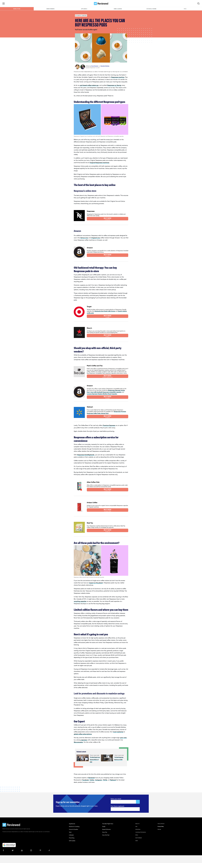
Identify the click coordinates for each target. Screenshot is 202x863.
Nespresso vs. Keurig (114, 85)
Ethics (136, 835)
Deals (103, 826)
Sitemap (159, 829)
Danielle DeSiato (105, 66)
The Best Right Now (107, 824)
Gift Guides (72, 841)
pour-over (123, 737)
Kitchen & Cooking (151, 9)
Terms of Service (161, 823)
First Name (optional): (117, 806)
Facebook (85, 780)
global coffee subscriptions (83, 734)
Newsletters (16, 9)
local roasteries (118, 732)
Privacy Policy (161, 826)
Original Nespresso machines (99, 162)
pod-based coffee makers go (89, 85)
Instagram (98, 780)
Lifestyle (71, 835)
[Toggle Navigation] (3, 3)
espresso (84, 740)
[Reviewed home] (101, 3)
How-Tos (104, 832)
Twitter (92, 780)
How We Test (105, 835)
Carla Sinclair (94, 66)
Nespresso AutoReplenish (85, 455)
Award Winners (50, 9)
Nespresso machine (117, 77)
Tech (70, 832)
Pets (185, 9)
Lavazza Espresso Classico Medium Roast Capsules (102, 394)
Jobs (136, 826)
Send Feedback (138, 837)
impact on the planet (96, 583)
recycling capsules (80, 601)
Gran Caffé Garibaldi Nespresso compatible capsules (105, 392)
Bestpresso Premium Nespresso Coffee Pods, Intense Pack (106, 412)
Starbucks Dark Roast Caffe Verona (105, 311)
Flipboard (113, 780)
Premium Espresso (109, 425)
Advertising (137, 829)
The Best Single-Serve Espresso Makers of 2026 (95, 759)
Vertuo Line (84, 238)
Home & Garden (118, 9)
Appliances (84, 9)
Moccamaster (78, 742)
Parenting (71, 838)
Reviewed (91, 778)
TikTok (105, 780)
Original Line (95, 238)
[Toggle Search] (198, 3)
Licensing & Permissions (140, 832)
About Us (137, 823)
